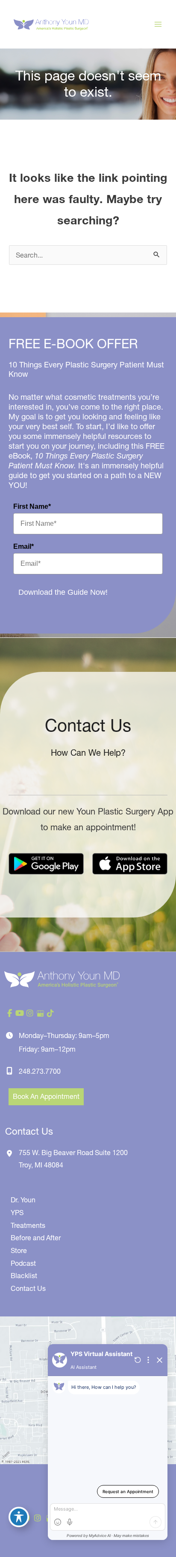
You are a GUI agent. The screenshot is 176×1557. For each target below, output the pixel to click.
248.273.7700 (40, 1071)
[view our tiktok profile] (50, 1013)
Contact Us (28, 1288)
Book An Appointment (46, 1096)
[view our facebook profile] (9, 1013)
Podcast (23, 1263)
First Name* (32, 506)
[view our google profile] (40, 1013)
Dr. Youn (23, 1200)
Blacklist (24, 1275)
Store (19, 1250)
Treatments (28, 1225)
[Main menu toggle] (158, 24)
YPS (17, 1212)
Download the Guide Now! (63, 592)
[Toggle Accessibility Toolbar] (19, 1517)
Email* (23, 546)
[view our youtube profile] (20, 1013)
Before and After (36, 1237)
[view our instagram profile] (30, 1013)
